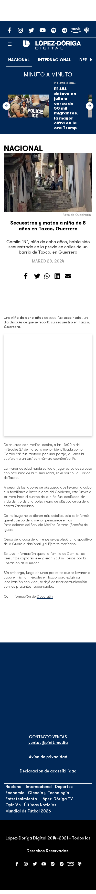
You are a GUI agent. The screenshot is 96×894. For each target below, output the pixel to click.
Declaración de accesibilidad (48, 771)
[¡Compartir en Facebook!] (26, 276)
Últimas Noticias (40, 805)
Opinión (13, 805)
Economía (15, 793)
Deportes (64, 786)
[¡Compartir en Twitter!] (37, 276)
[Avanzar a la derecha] (91, 60)
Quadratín (45, 596)
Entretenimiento (21, 799)
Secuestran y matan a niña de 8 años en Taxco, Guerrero (48, 226)
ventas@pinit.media (48, 742)
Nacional (19, 60)
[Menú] (10, 44)
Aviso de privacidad (48, 757)
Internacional (54, 60)
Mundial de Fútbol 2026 (28, 811)
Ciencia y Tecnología (48, 793)
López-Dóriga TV (56, 799)
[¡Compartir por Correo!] (68, 276)
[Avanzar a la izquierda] (6, 106)
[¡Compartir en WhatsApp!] (47, 276)
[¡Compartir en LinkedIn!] (57, 276)
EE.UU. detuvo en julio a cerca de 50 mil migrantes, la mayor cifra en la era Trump (66, 108)
